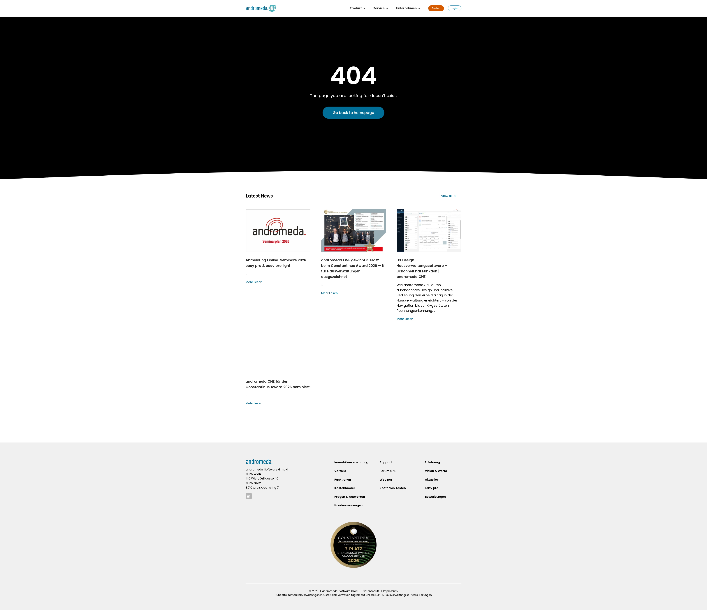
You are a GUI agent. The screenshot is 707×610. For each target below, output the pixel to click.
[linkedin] (249, 496)
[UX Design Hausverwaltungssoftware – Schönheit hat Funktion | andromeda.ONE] (429, 230)
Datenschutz (371, 591)
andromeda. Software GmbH (340, 591)
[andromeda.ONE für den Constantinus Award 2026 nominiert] (278, 351)
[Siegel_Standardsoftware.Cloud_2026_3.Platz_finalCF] (353, 523)
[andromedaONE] (261, 6)
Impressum (390, 591)
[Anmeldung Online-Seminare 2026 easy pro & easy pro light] (278, 230)
